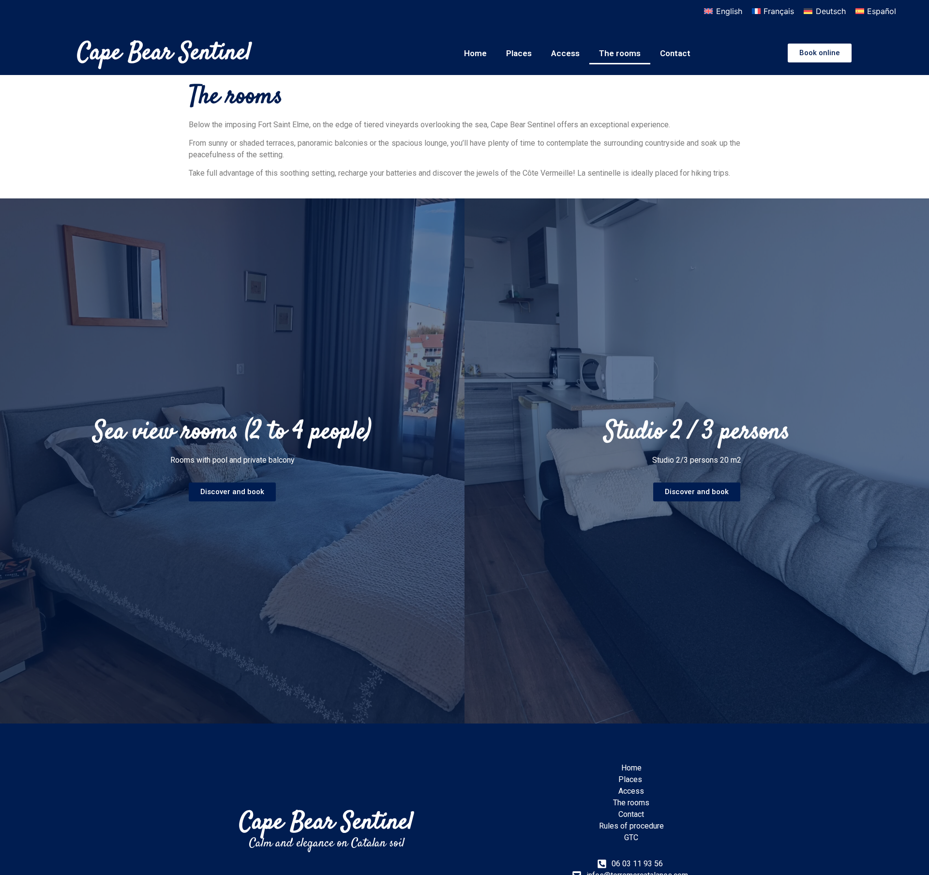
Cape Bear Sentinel (164, 53)
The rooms (620, 53)
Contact (675, 53)
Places (519, 53)
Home (475, 53)
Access (565, 53)
